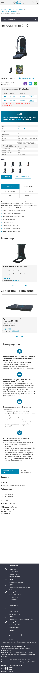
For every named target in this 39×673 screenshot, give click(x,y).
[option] (19, 47)
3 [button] (18, 285)
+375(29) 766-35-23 (14, 614)
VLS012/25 (19, 119)
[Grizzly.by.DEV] (7, 668)
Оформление (10, 191)
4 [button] (20, 285)
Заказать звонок (28, 78)
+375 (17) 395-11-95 (7, 492)
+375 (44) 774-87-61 (7, 494)
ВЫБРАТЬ (31, 96)
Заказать (7, 177)
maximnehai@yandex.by (8, 503)
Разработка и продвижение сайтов (11, 665)
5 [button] (23, 285)
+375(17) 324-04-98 (14, 611)
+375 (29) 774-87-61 (7, 496)
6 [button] (25, 285)
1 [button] (13, 285)
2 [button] (15, 285)
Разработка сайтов (7, 671)
